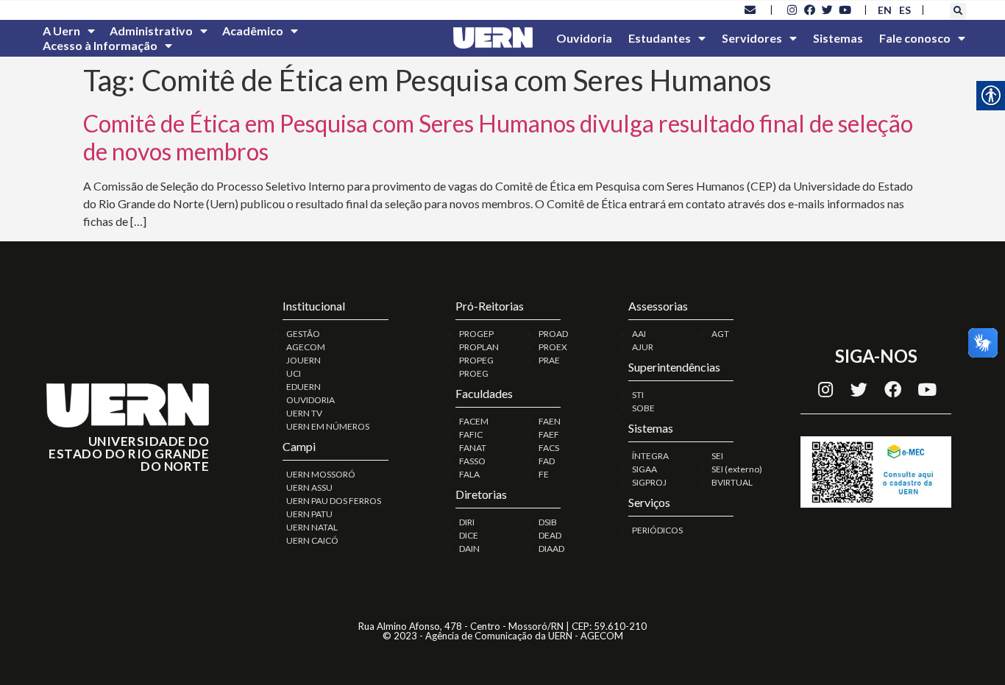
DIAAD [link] (551, 548)
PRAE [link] (549, 360)
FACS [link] (549, 447)
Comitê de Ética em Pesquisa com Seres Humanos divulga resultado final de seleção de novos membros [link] (498, 137)
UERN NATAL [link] (312, 527)
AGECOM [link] (305, 346)
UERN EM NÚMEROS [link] (327, 426)
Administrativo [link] (151, 31)
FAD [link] (547, 460)
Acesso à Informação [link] (100, 45)
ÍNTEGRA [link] (650, 455)
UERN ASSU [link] (309, 487)
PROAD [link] (553, 333)
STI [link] (638, 394)
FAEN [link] (550, 421)
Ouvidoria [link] (584, 38)
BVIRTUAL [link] (732, 482)
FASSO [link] (472, 460)
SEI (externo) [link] (736, 469)
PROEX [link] (553, 346)
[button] (958, 11)
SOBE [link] (643, 408)
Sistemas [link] (838, 38)
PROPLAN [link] (479, 346)
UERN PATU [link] (309, 513)
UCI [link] (293, 373)
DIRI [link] (467, 522)
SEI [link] (717, 455)
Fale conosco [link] (915, 38)
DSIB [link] (548, 522)
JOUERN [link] (303, 360)
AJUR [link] (642, 346)
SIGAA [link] (644, 469)
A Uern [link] (61, 31)
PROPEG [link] (476, 360)
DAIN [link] (469, 548)
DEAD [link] (550, 535)
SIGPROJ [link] (649, 482)
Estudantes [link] (659, 38)
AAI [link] (639, 333)
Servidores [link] (752, 38)
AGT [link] (720, 333)
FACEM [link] (474, 421)
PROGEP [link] (476, 333)
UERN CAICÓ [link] (312, 540)
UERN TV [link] (304, 413)
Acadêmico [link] (252, 31)
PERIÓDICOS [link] (657, 530)
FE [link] (544, 474)
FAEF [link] (549, 434)
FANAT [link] (472, 447)
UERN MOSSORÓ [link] (320, 474)
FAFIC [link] (471, 434)
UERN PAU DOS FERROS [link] (333, 500)
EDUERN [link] (303, 386)
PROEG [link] (474, 373)
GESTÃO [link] (303, 333)
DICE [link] (468, 535)
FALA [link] (469, 474)
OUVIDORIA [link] (310, 399)
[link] (750, 9)
